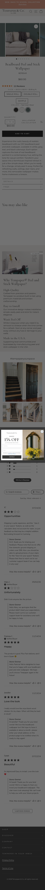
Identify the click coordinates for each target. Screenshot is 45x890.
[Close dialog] (42, 431)
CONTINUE (11, 456)
